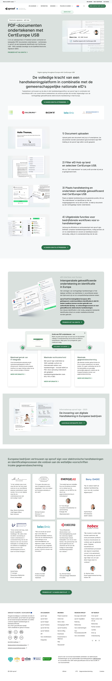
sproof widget (45, 621)
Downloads (61, 634)
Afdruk (64, 671)
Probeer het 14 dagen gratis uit (54, 592)
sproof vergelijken (79, 619)
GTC (76, 671)
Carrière (93, 630)
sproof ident (44, 619)
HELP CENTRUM (98, 1)
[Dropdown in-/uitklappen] (37, 6)
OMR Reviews (97, 658)
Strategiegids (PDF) (63, 625)
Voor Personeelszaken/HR (80, 631)
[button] (80, 6)
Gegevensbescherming (85, 671)
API (42, 634)
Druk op (93, 632)
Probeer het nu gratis (71, 322)
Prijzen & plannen (62, 616)
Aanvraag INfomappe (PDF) (72, 423)
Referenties (44, 6)
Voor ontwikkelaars (46, 636)
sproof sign (44, 616)
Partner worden (95, 626)
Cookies (102, 671)
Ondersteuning (95, 635)
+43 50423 (106, 1)
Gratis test (67, 11)
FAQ (59, 641)
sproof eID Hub (45, 628)
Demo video (61, 621)
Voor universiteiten (79, 635)
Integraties (44, 640)
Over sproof (94, 616)
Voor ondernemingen (80, 628)
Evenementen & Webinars (62, 637)
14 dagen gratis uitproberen (55, 102)
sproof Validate (45, 631)
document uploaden (60, 346)
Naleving (77, 621)
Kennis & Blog (61, 631)
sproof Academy (62, 628)
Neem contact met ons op (97, 6)
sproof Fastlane (45, 625)
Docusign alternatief (80, 616)
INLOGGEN (89, 1)
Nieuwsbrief (61, 645)
